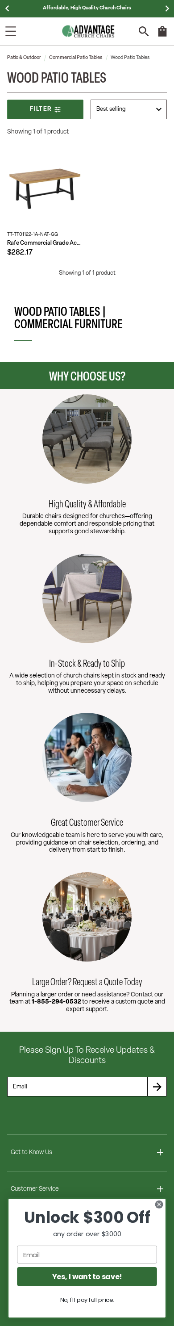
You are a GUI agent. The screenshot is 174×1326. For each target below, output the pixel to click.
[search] (144, 31)
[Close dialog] (159, 1204)
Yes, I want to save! (87, 1276)
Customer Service (34, 1189)
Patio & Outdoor (24, 57)
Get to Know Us (31, 1152)
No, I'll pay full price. (87, 1300)
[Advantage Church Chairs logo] (88, 31)
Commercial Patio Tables (76, 57)
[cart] (162, 35)
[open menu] (10, 31)
